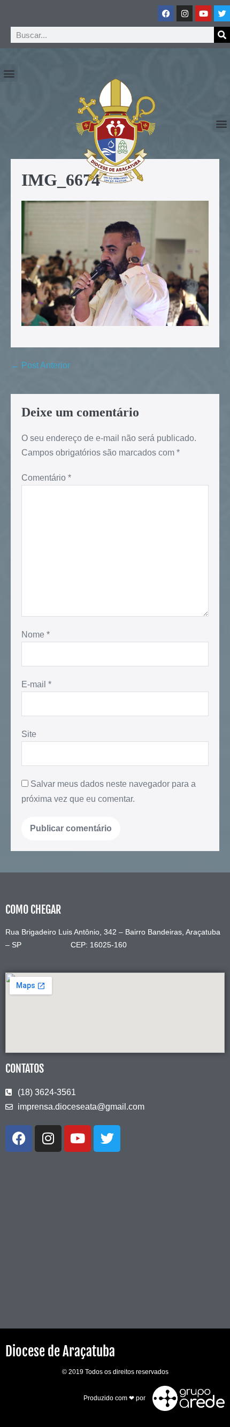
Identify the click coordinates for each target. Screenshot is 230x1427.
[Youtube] (203, 13)
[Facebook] (166, 13)
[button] (9, 73)
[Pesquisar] (222, 35)
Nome (35, 634)
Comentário (46, 477)
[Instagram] (185, 13)
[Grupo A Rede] (186, 1397)
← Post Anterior (40, 365)
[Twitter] (222, 13)
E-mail (36, 684)
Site (28, 734)
